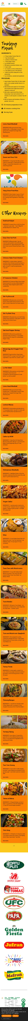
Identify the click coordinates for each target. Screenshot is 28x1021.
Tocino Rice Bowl (9, 862)
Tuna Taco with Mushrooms (12, 568)
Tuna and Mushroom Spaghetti (14, 633)
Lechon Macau (8, 405)
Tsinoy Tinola (7, 667)
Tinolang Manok (8, 894)
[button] (9, 4)
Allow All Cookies (6, 1015)
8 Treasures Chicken (10, 278)
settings (16, 1013)
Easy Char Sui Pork (9, 238)
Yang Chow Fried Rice (10, 191)
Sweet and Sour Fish (10, 157)
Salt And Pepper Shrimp (11, 330)
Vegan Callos (7, 502)
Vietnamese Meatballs (11, 470)
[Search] (21, 4)
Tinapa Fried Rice (9, 927)
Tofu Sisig (6, 830)
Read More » (6, 136)
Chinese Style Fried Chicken (13, 258)
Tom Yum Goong (9, 765)
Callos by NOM (8, 436)
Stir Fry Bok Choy (9, 313)
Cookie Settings (6, 1018)
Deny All (15, 1015)
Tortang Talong (8, 732)
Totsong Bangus (8, 700)
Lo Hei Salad (7, 368)
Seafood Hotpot (8, 221)
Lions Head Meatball (10, 124)
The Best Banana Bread (11, 994)
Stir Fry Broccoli (8, 296)
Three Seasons (8, 960)
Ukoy (4, 535)
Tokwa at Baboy (8, 798)
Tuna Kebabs (7, 602)
